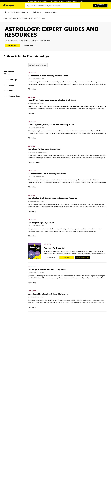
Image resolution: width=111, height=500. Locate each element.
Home (5, 18)
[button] (17, 12)
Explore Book (51, 258)
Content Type (12, 80)
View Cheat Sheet (34, 162)
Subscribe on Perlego (82, 258)
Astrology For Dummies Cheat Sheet (44, 149)
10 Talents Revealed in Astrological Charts (47, 174)
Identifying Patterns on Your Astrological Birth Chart (52, 100)
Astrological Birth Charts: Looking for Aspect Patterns (52, 198)
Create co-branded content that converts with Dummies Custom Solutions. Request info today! (55, 1)
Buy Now (66, 258)
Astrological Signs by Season (41, 223)
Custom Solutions (51, 12)
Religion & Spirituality (30, 18)
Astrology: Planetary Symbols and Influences (48, 294)
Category (10, 85)
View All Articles (12, 45)
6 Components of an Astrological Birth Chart (48, 76)
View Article (32, 89)
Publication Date (13, 96)
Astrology (32, 72)
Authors (10, 90)
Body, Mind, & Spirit (15, 18)
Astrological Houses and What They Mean (47, 269)
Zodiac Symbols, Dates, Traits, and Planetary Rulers (51, 125)
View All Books (28, 45)
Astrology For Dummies (54, 248)
